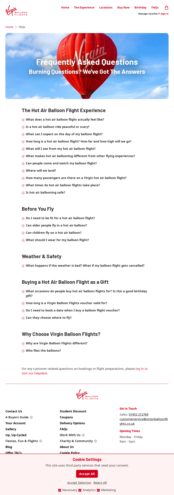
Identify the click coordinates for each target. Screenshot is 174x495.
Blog (8, 447)
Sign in (165, 13)
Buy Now (123, 7)
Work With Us (70, 435)
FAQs (154, 7)
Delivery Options (72, 423)
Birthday (140, 7)
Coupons (66, 417)
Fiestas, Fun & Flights (21, 441)
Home (65, 7)
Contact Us (13, 411)
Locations (105, 7)
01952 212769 (138, 414)
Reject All (100, 483)
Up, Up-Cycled (15, 435)
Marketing (108, 490)
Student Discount (73, 411)
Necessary (69, 490)
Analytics (89, 490)
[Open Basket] (166, 7)
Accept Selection (79, 483)
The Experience (84, 7)
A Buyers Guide (17, 417)
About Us (67, 447)
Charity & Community (76, 441)
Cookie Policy (70, 453)
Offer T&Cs (13, 453)
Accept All (87, 474)
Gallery (10, 429)
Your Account (15, 423)
